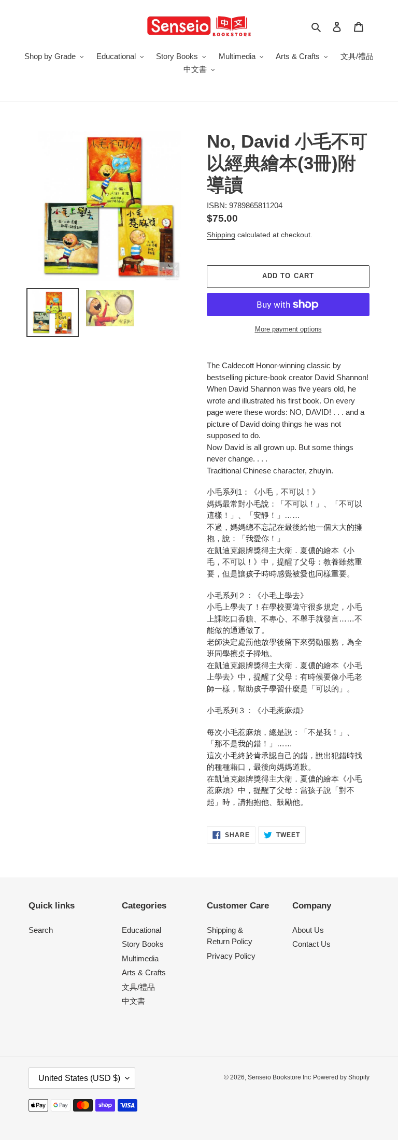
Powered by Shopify (341, 1077)
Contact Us (311, 944)
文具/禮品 (138, 987)
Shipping (221, 234)
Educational (141, 930)
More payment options (288, 329)
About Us (308, 930)
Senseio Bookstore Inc (279, 1077)
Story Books (143, 944)
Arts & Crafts (144, 972)
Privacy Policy (231, 955)
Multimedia (140, 958)
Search (41, 930)
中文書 (133, 1001)
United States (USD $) (79, 1078)
